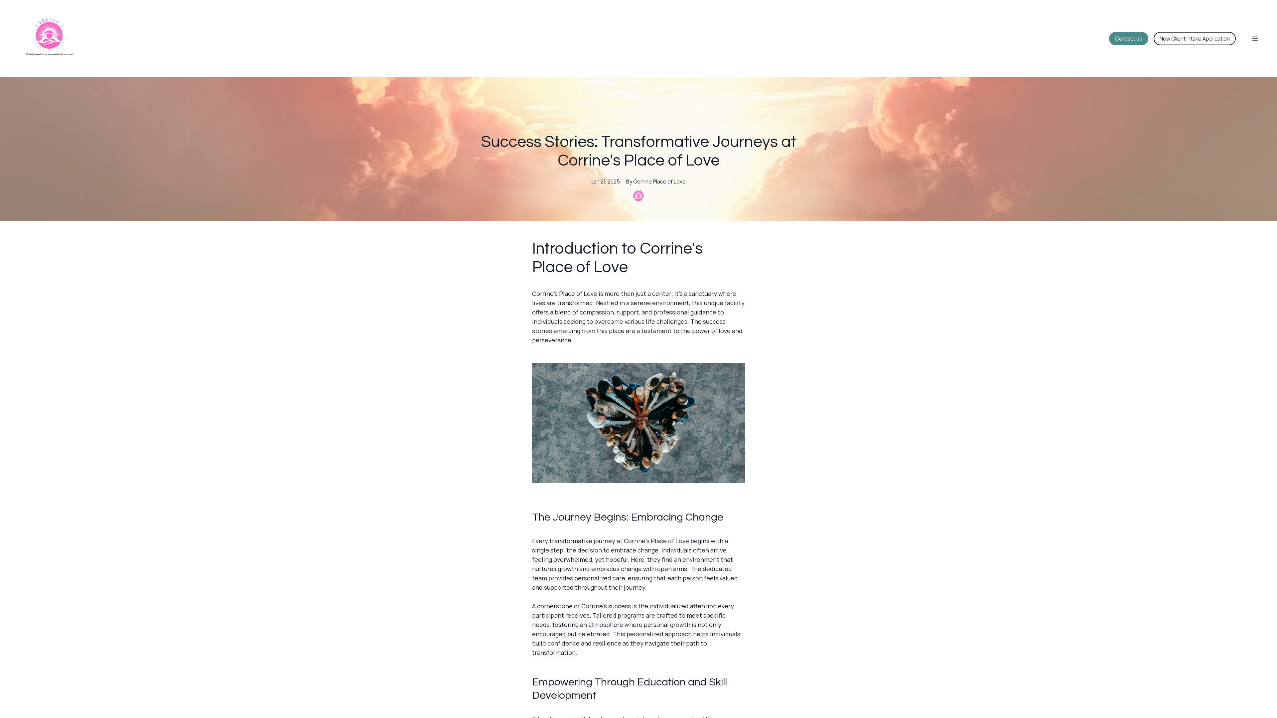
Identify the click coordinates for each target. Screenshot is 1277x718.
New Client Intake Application (1195, 38)
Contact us (1128, 38)
